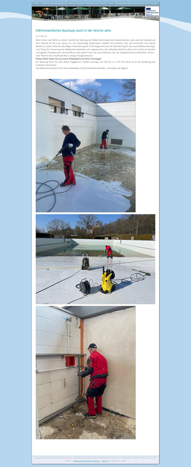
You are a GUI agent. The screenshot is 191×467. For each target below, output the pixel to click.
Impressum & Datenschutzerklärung (87, 461)
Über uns (144, 3)
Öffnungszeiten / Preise (96, 3)
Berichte (81, 3)
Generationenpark (59, 3)
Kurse (111, 3)
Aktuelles (46, 3)
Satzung (105, 461)
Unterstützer (134, 3)
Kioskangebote (122, 3)
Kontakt (154, 3)
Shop (37, 3)
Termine (71, 3)
